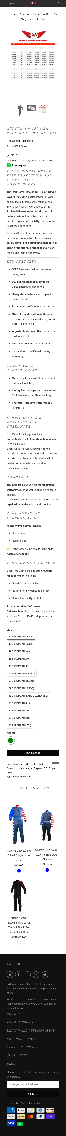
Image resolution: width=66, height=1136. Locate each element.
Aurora (28, 768)
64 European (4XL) (20, 725)
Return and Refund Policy (30, 1030)
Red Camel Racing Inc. (20, 140)
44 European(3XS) (19, 651)
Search (13, 1014)
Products (24, 14)
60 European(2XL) (19, 710)
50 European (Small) (22, 673)
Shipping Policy (21, 1039)
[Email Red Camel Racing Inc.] (46, 974)
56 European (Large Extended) (28, 695)
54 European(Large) (21, 688)
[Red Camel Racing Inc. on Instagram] (28, 974)
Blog (11, 1064)
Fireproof (37, 768)
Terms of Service (22, 1047)
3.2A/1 (20, 768)
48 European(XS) (19, 666)
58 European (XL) (19, 703)
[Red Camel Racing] (33, 55)
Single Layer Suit (21, 776)
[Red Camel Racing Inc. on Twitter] (11, 974)
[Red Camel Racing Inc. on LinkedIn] (37, 974)
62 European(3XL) (19, 718)
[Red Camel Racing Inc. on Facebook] (19, 974)
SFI (46, 768)
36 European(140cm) (21, 636)
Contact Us (17, 1055)
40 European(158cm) (21, 643)
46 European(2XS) (19, 658)
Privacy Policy (20, 1022)
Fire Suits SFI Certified (31, 764)
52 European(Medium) (22, 680)
